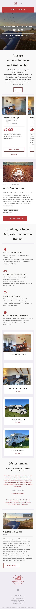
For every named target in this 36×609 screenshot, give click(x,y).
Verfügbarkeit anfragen (18, 35)
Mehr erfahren (18, 356)
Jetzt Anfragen (15, 218)
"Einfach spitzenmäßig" (18, 493)
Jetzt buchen (18, 9)
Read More (11, 565)
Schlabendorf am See (12, 532)
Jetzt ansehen (14, 154)
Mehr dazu (14, 149)
